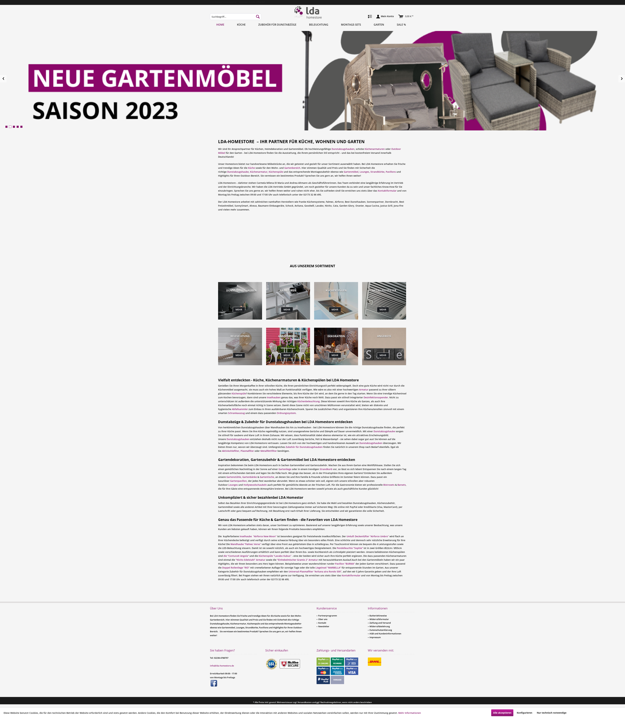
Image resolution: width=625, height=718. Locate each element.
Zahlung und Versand (380, 622)
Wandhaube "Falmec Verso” (245, 544)
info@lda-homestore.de (222, 665)
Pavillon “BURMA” (345, 563)
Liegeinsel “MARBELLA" (328, 567)
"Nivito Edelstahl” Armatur (250, 559)
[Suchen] (257, 16)
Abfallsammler (240, 409)
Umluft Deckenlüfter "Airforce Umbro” (368, 536)
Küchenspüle (276, 171)
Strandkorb (326, 469)
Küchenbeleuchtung (308, 401)
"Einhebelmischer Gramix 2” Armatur (297, 559)
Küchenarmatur (258, 171)
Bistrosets (389, 484)
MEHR (239, 309)
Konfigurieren (524, 712)
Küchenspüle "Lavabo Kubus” (275, 555)
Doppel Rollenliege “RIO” (236, 567)
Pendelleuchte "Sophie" (350, 548)
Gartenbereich (292, 167)
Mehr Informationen (409, 712)
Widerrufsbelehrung (379, 626)
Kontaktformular (387, 190)
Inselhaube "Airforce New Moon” (258, 536)
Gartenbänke (249, 477)
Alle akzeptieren (502, 712)
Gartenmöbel (351, 171)
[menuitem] (235, 18)
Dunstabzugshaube (238, 171)
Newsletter (323, 626)
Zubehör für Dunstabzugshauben (304, 447)
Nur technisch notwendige (551, 712)
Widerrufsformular (379, 619)
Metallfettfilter (268, 450)
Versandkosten (305, 702)
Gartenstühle (233, 477)
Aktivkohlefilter (230, 450)
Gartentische (267, 477)
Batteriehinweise (378, 615)
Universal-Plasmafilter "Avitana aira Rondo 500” (315, 571)
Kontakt (322, 622)
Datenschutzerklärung (380, 629)
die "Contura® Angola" (236, 555)
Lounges (364, 171)
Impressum (375, 637)
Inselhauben (274, 397)
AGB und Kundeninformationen (385, 633)
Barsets (401, 484)
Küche (251, 167)
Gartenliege (284, 469)
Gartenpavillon (238, 480)
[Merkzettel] (370, 16)
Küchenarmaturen (375, 148)
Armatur (363, 389)
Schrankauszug (236, 413)
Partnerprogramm (327, 615)
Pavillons (391, 171)
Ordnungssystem (286, 413)
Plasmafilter (247, 450)
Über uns (322, 619)
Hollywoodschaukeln (255, 484)
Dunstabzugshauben (343, 148)
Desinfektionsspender (376, 397)
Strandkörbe (377, 171)
